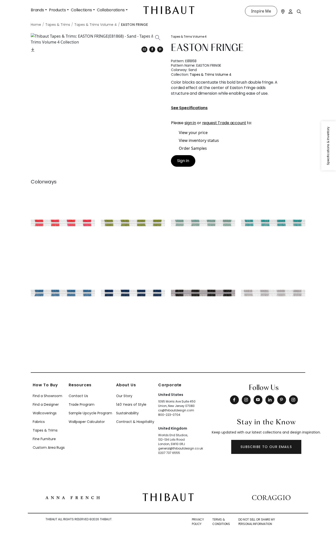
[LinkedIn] (269, 399)
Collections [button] (81, 10)
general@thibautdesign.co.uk (180, 448)
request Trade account (224, 123)
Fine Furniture (44, 438)
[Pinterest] (160, 49)
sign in (190, 123)
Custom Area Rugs (49, 447)
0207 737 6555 (169, 453)
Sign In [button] (183, 161)
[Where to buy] (283, 11)
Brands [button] (37, 10)
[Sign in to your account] (291, 11)
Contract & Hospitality (135, 421)
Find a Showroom (47, 395)
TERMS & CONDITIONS (221, 521)
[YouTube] (258, 399)
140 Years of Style (131, 404)
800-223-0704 (169, 415)
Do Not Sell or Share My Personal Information (256, 521)
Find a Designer (46, 404)
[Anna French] (73, 497)
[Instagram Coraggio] (293, 399)
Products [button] (57, 10)
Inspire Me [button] (261, 11)
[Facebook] (234, 399)
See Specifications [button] (189, 108)
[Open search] (299, 11)
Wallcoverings (45, 413)
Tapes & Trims (45, 430)
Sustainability (127, 413)
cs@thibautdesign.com (176, 410)
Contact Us (78, 395)
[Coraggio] (271, 497)
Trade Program (81, 404)
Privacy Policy (198, 521)
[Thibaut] (168, 496)
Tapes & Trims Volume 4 (189, 36)
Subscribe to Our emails (266, 446)
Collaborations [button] (111, 10)
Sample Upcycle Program (90, 413)
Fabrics (39, 421)
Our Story (124, 395)
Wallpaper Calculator (87, 421)
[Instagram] (246, 399)
